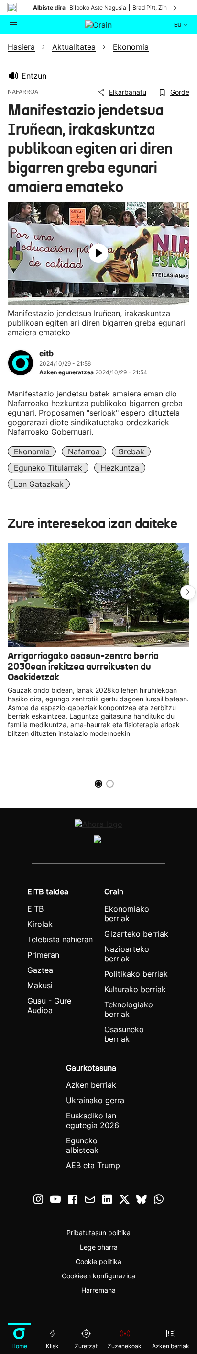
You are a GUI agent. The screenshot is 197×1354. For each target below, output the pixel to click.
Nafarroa (84, 451)
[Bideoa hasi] (98, 253)
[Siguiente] (175, 7)
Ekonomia (32, 451)
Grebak (131, 451)
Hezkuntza (119, 468)
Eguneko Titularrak (48, 468)
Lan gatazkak (39, 484)
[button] (188, 592)
